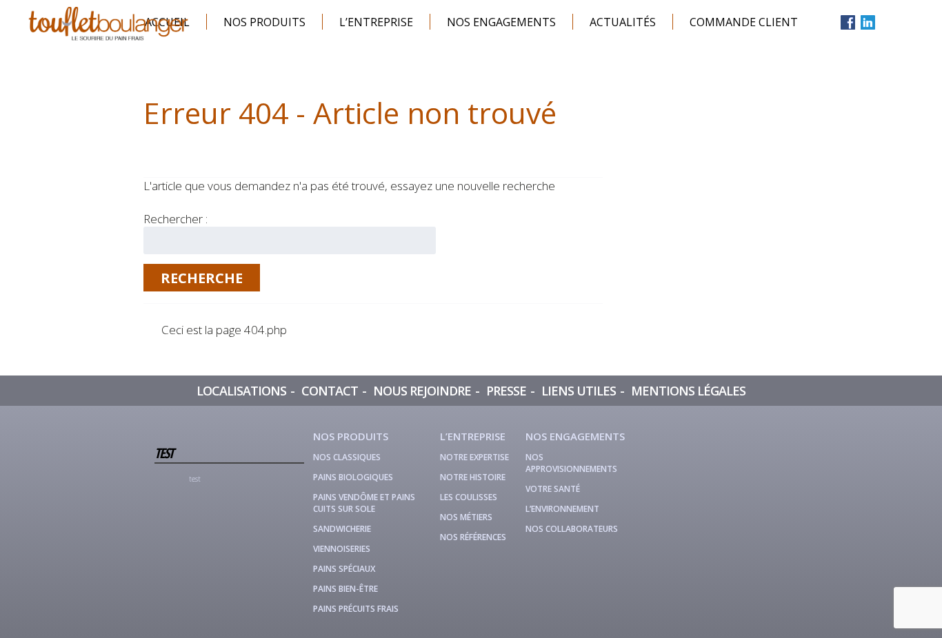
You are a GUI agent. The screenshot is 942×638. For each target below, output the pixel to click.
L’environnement (562, 509)
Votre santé (552, 489)
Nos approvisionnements (571, 463)
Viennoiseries (341, 549)
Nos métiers (466, 517)
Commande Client (744, 22)
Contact (329, 390)
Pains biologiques (353, 477)
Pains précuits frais (356, 609)
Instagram (888, 22)
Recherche (202, 278)
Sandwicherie (342, 529)
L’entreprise (376, 22)
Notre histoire (472, 477)
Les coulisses (468, 497)
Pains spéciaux (344, 569)
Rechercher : (175, 219)
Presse (506, 390)
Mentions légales (688, 390)
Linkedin (868, 22)
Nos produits (264, 22)
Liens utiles (578, 390)
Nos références (473, 537)
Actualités (623, 22)
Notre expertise (474, 457)
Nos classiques (347, 457)
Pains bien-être (345, 589)
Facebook (848, 22)
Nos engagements (501, 22)
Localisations (241, 390)
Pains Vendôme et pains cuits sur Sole (364, 503)
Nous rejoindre (422, 390)
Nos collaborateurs (571, 529)
